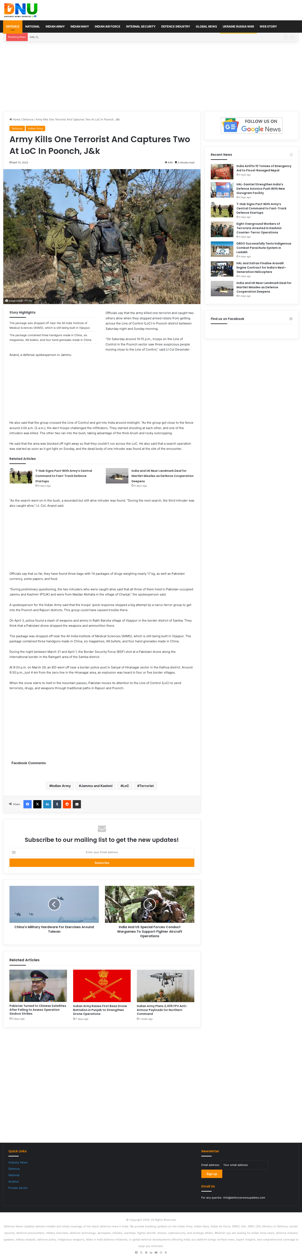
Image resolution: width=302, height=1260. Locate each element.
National (32, 26)
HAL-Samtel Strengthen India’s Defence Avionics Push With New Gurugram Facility (82, 37)
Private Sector (18, 1188)
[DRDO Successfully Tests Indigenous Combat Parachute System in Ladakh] (222, 249)
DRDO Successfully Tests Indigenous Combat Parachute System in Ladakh (263, 247)
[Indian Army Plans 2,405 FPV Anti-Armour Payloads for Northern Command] (165, 986)
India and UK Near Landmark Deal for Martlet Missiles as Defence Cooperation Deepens (162, 476)
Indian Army (55, 26)
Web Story (268, 26)
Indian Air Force (107, 26)
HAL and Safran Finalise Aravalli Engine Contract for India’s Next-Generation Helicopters (261, 267)
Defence (13, 26)
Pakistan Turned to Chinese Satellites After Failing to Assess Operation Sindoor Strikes (37, 1010)
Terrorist (146, 786)
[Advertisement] (151, 76)
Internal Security (141, 26)
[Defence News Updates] (21, 10)
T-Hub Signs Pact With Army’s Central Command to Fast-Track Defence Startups (63, 476)
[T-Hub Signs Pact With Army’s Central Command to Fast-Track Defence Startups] (21, 475)
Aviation (13, 1181)
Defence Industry (175, 26)
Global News (206, 26)
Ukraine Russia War (238, 26)
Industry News (18, 1162)
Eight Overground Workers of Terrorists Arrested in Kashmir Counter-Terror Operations (259, 228)
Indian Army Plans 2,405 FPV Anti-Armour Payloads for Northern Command (162, 1010)
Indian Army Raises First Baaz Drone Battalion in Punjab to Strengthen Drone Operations (100, 1010)
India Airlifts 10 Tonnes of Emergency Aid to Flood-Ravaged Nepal (263, 168)
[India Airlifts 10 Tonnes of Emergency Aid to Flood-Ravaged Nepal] (222, 171)
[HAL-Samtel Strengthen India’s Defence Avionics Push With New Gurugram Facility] (222, 190)
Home (16, 119)
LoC (126, 786)
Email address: (211, 1165)
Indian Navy (79, 26)
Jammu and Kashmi (96, 786)
